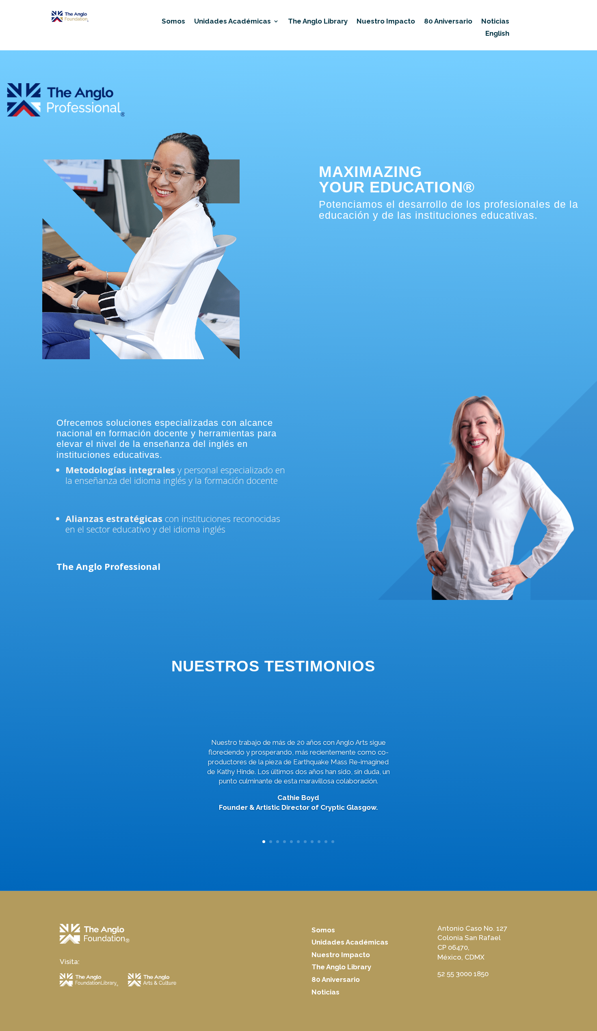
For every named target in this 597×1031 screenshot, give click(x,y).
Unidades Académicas (232, 21)
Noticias (495, 21)
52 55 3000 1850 (463, 974)
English (497, 33)
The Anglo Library (318, 21)
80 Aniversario (448, 21)
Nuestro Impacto (386, 21)
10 (325, 841)
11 (332, 841)
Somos (173, 21)
